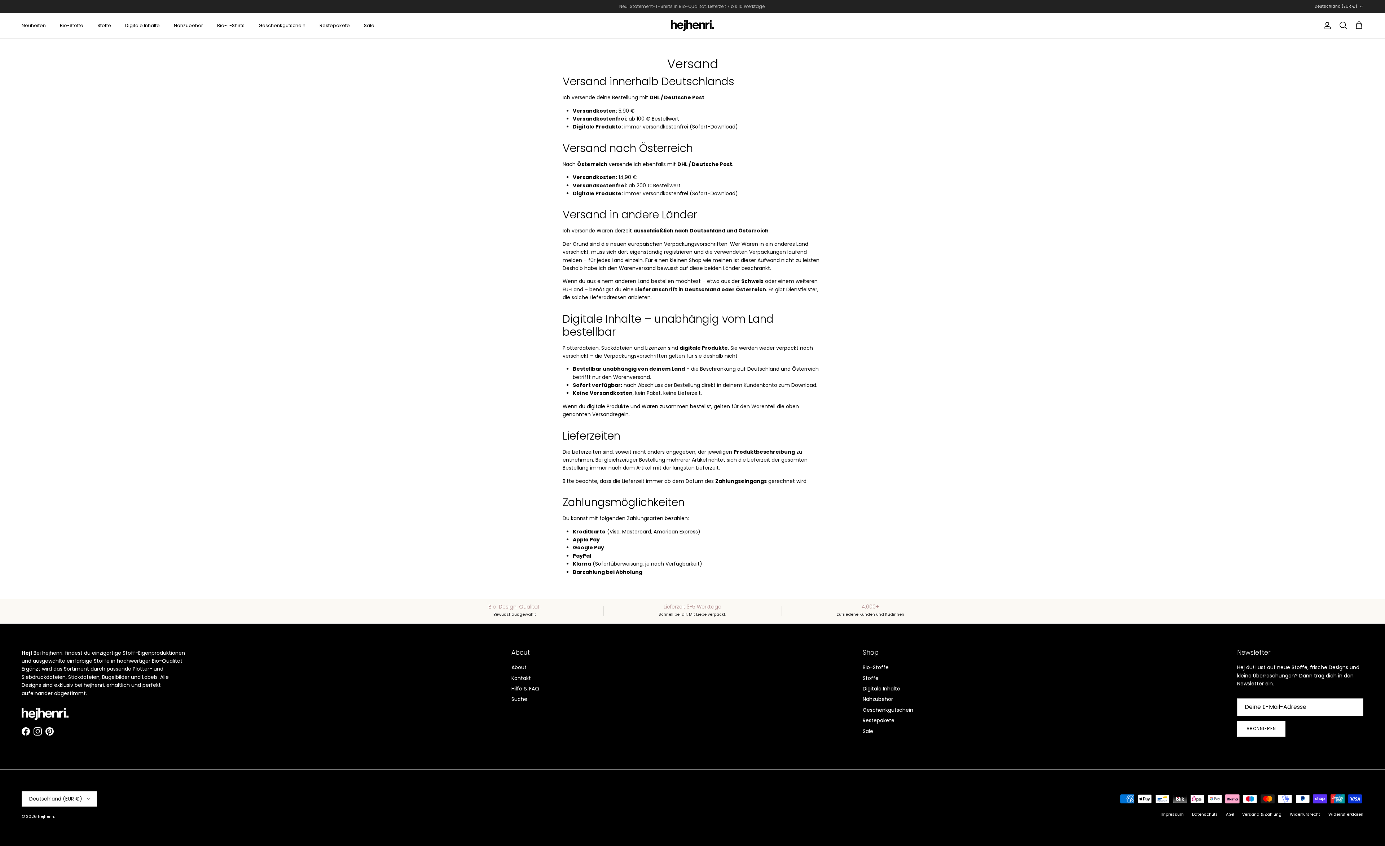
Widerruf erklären (1345, 814)
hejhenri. (46, 816)
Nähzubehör (188, 25)
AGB (1230, 814)
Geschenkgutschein (282, 25)
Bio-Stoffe (71, 25)
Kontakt (521, 678)
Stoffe (104, 25)
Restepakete (335, 25)
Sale (369, 25)
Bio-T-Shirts (231, 25)
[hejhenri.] (692, 25)
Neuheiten (34, 25)
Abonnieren (1261, 728)
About (519, 667)
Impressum (1172, 814)
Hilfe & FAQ (525, 688)
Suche (519, 699)
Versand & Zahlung (1261, 814)
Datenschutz (1205, 814)
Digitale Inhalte (142, 25)
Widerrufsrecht (1305, 814)
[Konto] (1326, 25)
